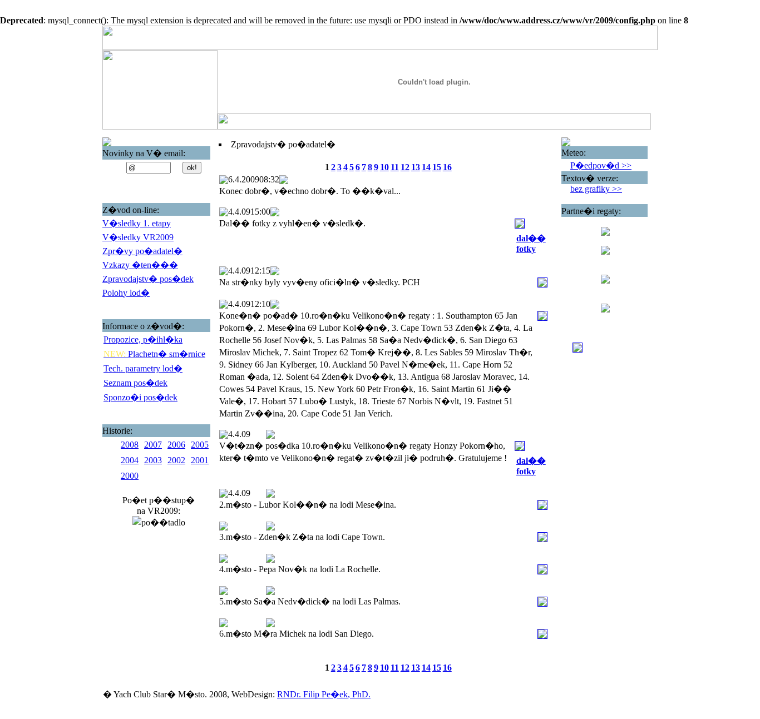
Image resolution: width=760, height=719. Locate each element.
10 (384, 167)
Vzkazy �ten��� (140, 265)
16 (447, 167)
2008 (130, 444)
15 (436, 167)
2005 (200, 444)
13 (415, 167)
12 (405, 167)
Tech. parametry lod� (142, 368)
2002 (176, 460)
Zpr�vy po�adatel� (142, 251)
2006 (176, 444)
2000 (130, 475)
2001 (200, 460)
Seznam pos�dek (135, 383)
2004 (130, 460)
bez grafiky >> (596, 189)
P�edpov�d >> (600, 165)
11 (395, 167)
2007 (153, 444)
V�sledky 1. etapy (136, 223)
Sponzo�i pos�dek (140, 397)
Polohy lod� (126, 292)
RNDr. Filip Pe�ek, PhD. (324, 694)
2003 (153, 460)
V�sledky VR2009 (138, 237)
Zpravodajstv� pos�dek (148, 279)
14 (426, 167)
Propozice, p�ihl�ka (142, 339)
